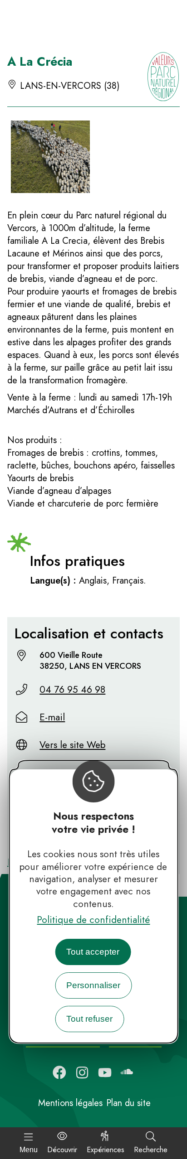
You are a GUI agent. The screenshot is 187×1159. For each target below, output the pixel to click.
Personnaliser (93, 985)
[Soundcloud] (127, 1072)
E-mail (52, 717)
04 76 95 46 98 (72, 689)
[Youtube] (105, 1072)
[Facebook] (59, 1072)
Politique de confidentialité (93, 920)
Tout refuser (89, 1019)
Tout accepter (92, 951)
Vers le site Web (72, 745)
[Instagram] (82, 1072)
